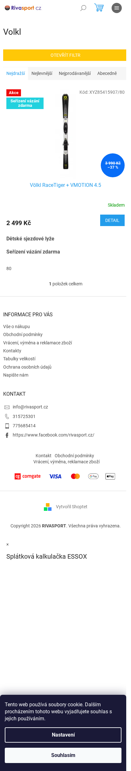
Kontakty (12, 350)
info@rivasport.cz (30, 406)
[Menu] (116, 8)
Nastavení (63, 735)
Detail (112, 220)
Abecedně (107, 73)
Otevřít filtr (65, 55)
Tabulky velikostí (19, 358)
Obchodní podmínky (23, 334)
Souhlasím (63, 755)
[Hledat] (83, 8)
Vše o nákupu (16, 326)
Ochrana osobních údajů (27, 367)
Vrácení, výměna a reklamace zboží (37, 342)
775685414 (24, 425)
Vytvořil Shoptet (71, 506)
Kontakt (44, 455)
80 (8, 268)
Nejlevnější (41, 73)
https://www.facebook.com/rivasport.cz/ (53, 434)
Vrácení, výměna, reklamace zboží (66, 461)
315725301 (24, 416)
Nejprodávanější (75, 73)
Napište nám (15, 375)
